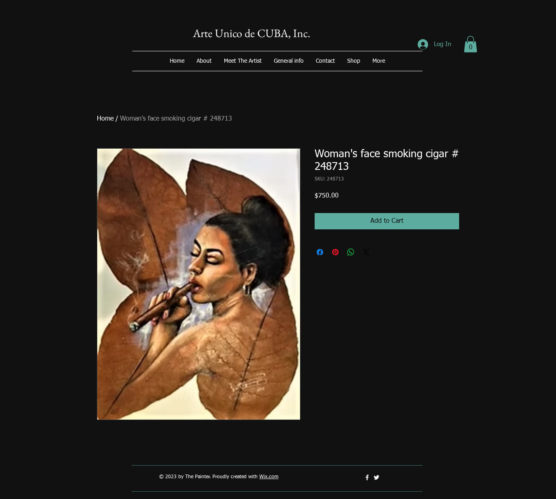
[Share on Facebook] (320, 252)
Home (105, 119)
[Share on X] (366, 252)
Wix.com (268, 477)
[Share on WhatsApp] (351, 252)
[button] (470, 44)
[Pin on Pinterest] (335, 252)
